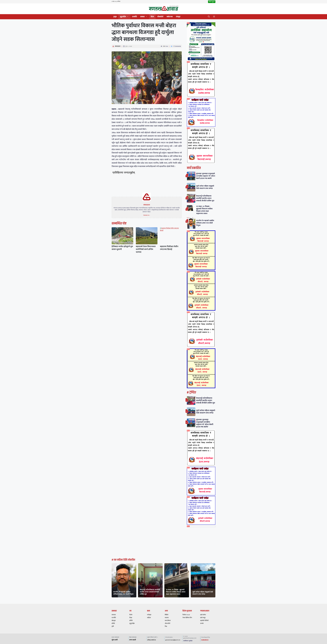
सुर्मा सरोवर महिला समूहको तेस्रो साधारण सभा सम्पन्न (205, 187)
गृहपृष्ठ (115, 16)
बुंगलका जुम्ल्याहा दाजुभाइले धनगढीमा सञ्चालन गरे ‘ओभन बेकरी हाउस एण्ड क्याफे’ (205, 176)
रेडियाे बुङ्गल (212, 1)
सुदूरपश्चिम (123, 16)
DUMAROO (204, 640)
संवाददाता (117, 46)
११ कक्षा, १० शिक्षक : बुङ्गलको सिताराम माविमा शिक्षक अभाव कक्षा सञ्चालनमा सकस (204, 210)
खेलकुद (178, 16)
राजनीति (134, 16)
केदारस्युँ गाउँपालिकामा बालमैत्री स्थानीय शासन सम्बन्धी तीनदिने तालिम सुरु (205, 198)
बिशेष (152, 16)
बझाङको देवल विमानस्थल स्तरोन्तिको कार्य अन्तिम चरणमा (146, 249)
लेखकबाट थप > (146, 215)
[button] (208, 16)
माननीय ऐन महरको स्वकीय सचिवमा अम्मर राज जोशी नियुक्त (205, 223)
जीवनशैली (160, 16)
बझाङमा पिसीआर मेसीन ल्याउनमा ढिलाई (169, 248)
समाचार (142, 16)
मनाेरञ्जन (170, 16)
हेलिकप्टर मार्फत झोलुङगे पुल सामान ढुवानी (122, 248)
